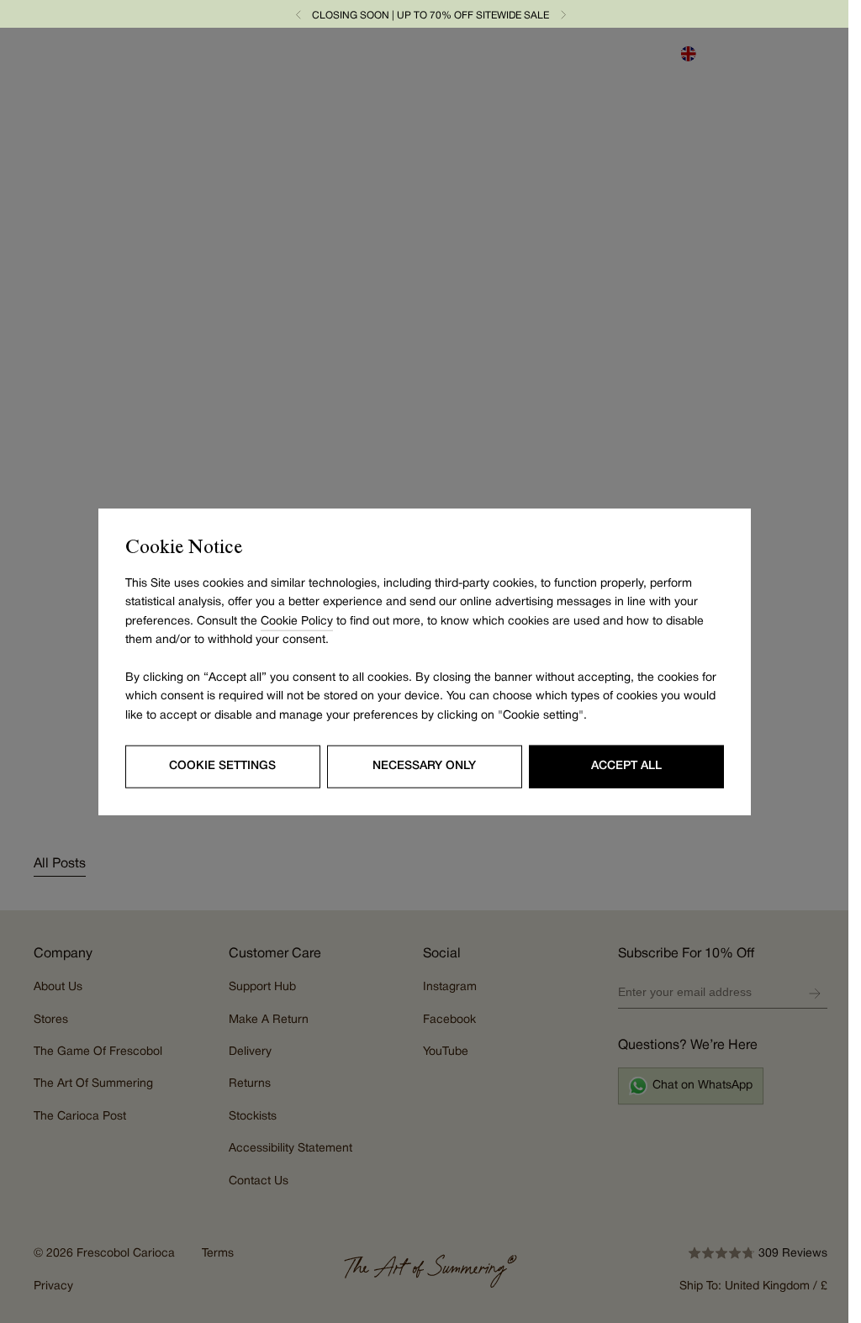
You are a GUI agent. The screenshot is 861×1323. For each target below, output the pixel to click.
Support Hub (262, 987)
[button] (298, 14)
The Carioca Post (80, 1116)
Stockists (253, 1116)
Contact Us (258, 1181)
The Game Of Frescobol (98, 1051)
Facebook (449, 1020)
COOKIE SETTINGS (222, 766)
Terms (218, 1253)
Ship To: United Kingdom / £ (753, 1286)
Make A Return (269, 1020)
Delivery (250, 1051)
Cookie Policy (297, 620)
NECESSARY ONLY (424, 766)
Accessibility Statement (290, 1148)
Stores (51, 1020)
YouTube (445, 1051)
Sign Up (814, 993)
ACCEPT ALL (626, 766)
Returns (250, 1083)
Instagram (450, 987)
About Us (58, 987)
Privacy (53, 1286)
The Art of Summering (93, 1083)
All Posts (60, 864)
